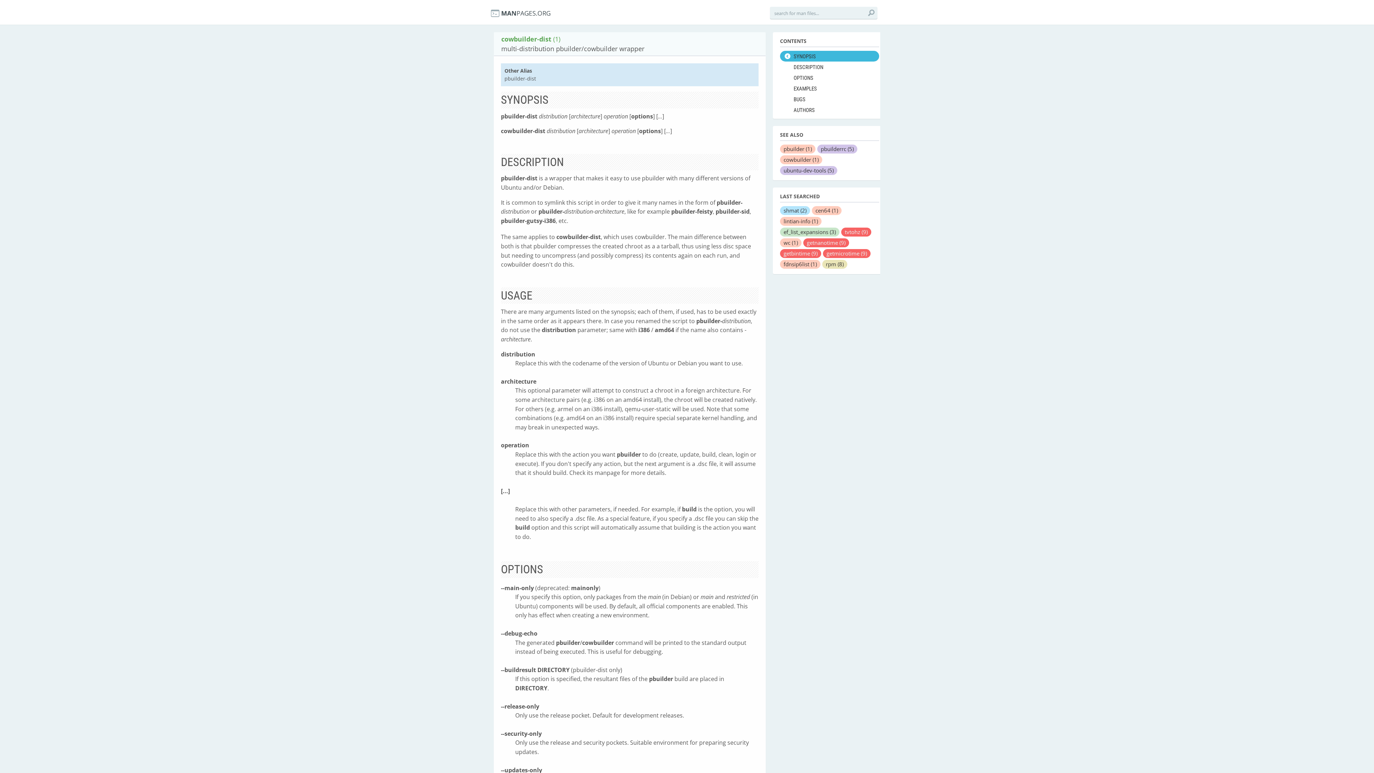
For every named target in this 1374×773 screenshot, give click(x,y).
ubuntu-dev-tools (809, 170)
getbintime (801, 253)
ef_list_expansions (810, 231)
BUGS (799, 99)
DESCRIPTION (808, 67)
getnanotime (826, 242)
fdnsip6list (800, 264)
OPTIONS (803, 78)
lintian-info (801, 221)
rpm (835, 264)
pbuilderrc (837, 148)
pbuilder (798, 148)
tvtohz (856, 231)
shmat (795, 210)
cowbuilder (801, 159)
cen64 (826, 210)
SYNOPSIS (805, 56)
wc (791, 242)
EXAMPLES (805, 89)
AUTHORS (804, 110)
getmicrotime (847, 253)
